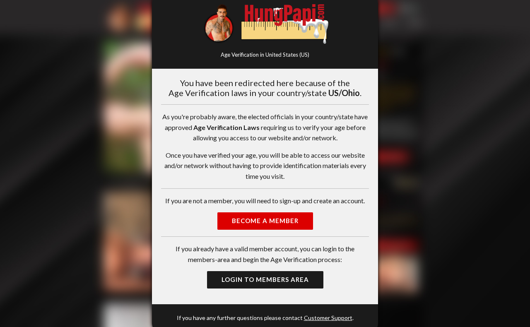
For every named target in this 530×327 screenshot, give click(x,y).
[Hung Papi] (265, 24)
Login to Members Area (265, 279)
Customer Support (328, 317)
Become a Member (265, 220)
